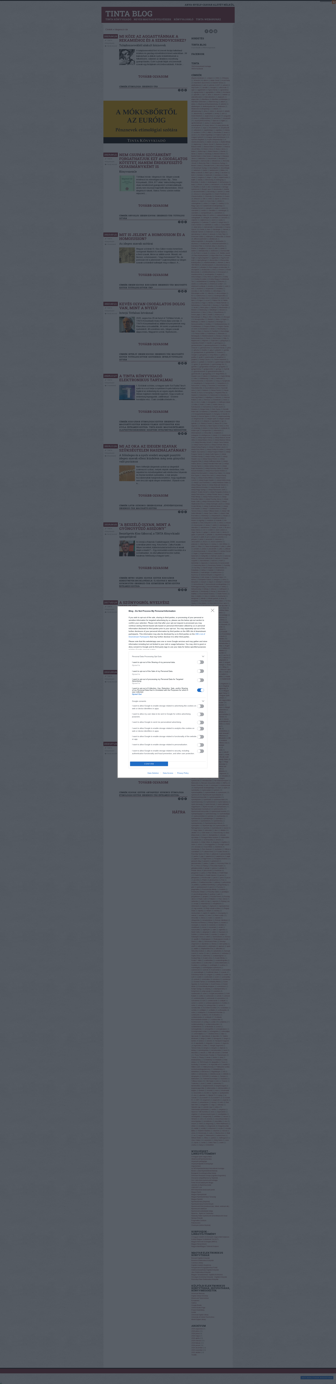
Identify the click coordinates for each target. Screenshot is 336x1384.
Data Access (168, 773)
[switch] (200, 662)
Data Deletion (153, 773)
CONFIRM (149, 764)
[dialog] (168, 692)
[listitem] (168, 656)
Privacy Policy (183, 773)
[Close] (213, 611)
